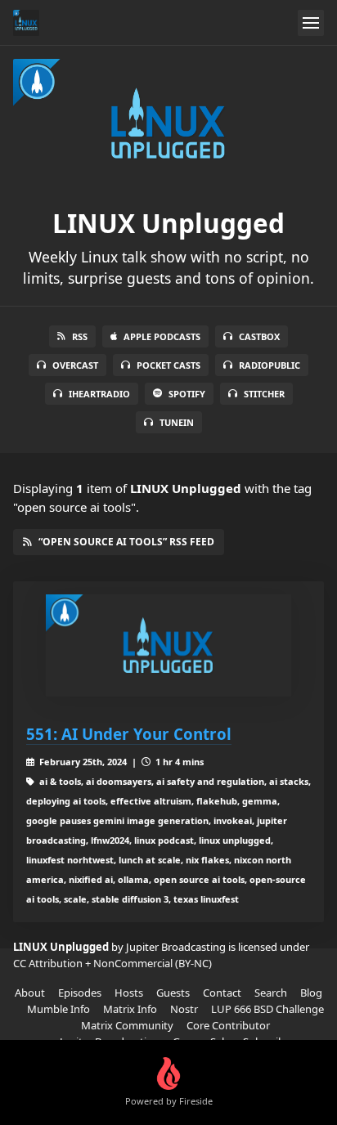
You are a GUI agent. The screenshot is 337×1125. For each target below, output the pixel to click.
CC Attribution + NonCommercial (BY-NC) (112, 963)
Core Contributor (228, 1025)
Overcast (75, 365)
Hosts (129, 992)
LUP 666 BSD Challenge (267, 1009)
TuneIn (177, 422)
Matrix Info (130, 1009)
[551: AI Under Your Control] (168, 645)
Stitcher (264, 394)
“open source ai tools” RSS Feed (126, 542)
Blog (311, 992)
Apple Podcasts (162, 336)
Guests (173, 992)
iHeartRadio (99, 394)
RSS (80, 336)
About (30, 992)
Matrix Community (127, 1025)
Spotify (186, 394)
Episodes (79, 992)
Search (270, 992)
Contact (222, 992)
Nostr (184, 1009)
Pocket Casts (168, 365)
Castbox (259, 336)
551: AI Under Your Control (128, 734)
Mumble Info (58, 1009)
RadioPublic (269, 365)
